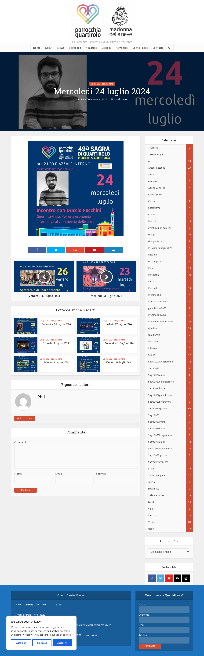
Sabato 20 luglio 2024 (56, 362)
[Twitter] (160, 578)
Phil (105, 99)
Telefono (143, 635)
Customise (20, 642)
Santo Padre (140, 47)
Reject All (42, 642)
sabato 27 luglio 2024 (119, 324)
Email (59, 473)
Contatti (158, 47)
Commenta (92, 99)
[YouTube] (169, 578)
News (60, 47)
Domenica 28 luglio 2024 (56, 324)
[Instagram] (186, 578)
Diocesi (106, 47)
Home (36, 47)
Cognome (144, 614)
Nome (19, 473)
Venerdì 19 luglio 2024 (119, 362)
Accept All (62, 642)
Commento (21, 442)
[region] (41, 633)
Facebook (75, 47)
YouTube (91, 47)
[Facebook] (152, 578)
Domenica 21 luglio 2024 (119, 343)
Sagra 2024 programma (102, 83)
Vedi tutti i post (25, 418)
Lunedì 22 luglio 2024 (56, 343)
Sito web (101, 473)
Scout (48, 47)
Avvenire (122, 47)
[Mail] (177, 578)
